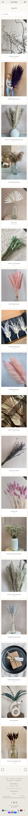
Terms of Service (10, 780)
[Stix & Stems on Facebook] (11, 802)
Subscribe (22, 795)
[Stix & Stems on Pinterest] (14, 802)
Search (7, 778)
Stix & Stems (17, 805)
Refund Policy (19, 778)
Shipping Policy (18, 780)
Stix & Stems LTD (14, 783)
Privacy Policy (12, 778)
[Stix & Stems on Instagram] (16, 802)
